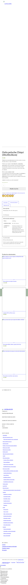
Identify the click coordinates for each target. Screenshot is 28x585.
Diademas (5, 505)
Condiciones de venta (6, 562)
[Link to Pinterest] (25, 561)
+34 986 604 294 (8, 409)
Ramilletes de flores (7, 477)
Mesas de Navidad (6, 535)
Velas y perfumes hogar (7, 513)
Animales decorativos (7, 516)
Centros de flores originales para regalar (10, 470)
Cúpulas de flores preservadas (8, 479)
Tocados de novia (6, 500)
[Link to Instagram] (19, 561)
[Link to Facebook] (17, 561)
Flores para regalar (6, 468)
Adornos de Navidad (7, 533)
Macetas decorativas (7, 520)
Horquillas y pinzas (6, 498)
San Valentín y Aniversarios (10, 194)
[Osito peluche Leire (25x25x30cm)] (1, 292)
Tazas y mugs (5, 511)
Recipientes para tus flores (8, 522)
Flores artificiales (6, 462)
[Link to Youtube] (23, 561)
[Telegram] (8, 196)
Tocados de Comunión (7, 503)
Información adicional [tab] (13, 202)
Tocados (4, 492)
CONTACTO (4, 411)
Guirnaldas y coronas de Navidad (9, 531)
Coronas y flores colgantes (8, 460)
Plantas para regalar (6, 447)
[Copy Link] (12, 196)
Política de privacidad (20, 562)
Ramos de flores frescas (7, 441)
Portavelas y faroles (7, 518)
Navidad (4, 527)
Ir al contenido (3, 565)
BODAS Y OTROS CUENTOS (8, 424)
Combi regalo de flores (7, 473)
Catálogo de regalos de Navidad (9, 546)
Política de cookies (5, 563)
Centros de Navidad (7, 529)
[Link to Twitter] (21, 561)
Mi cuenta (4, 550)
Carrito (3, 544)
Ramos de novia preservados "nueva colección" (12, 490)
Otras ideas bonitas (6, 524)
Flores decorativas (6, 457)
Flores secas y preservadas (8, 464)
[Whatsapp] (3, 196)
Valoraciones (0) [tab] (6, 205)
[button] (0, 566)
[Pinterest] (10, 196)
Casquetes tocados (6, 496)
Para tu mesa (5, 509)
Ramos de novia (5, 488)
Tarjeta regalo (5, 483)
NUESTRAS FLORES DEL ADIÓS (8, 417)
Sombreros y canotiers (7, 494)
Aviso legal (13, 562)
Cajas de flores (6, 475)
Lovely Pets (5, 486)
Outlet (4, 455)
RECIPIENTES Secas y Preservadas (9, 466)
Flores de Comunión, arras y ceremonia (10, 439)
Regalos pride (5, 451)
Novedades (5, 435)
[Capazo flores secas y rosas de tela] (27, 292)
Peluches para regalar (7, 449)
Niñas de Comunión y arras (8, 437)
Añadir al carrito (14, 188)
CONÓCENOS (5, 427)
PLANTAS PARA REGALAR (7, 413)
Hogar (4, 507)
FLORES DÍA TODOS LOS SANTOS (9, 420)
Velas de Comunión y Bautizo (8, 453)
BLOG (3, 426)
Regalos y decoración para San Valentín (10, 445)
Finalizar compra (6, 548)
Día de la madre (5, 443)
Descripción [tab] (6, 202)
